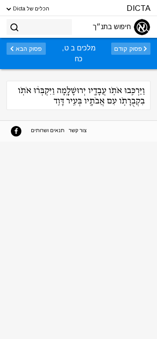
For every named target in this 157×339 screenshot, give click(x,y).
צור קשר (78, 130)
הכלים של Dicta (30, 9)
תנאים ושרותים (48, 130)
